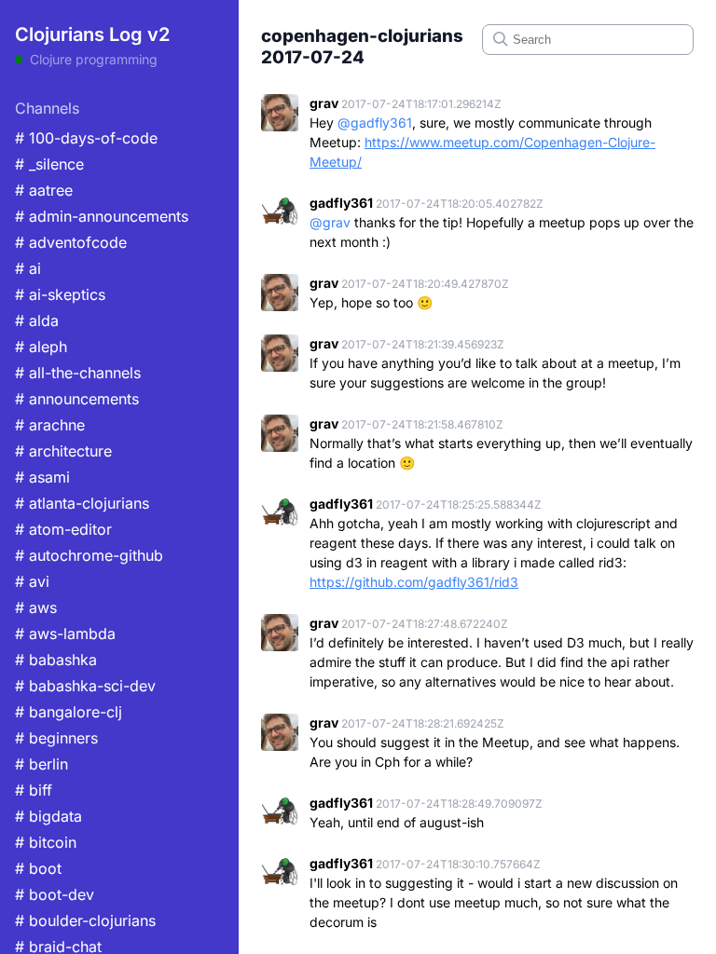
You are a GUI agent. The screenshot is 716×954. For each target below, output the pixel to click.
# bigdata (48, 816)
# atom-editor (63, 529)
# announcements (77, 398)
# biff (33, 790)
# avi (32, 581)
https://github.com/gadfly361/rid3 (414, 582)
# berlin (41, 764)
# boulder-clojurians (85, 920)
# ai (28, 268)
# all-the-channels (78, 372)
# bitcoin (45, 842)
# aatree (44, 190)
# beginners (56, 738)
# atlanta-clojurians (82, 503)
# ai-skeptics (60, 294)
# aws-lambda (65, 633)
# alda (37, 320)
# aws (36, 607)
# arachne (50, 425)
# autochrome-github (89, 555)
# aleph (41, 346)
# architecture (63, 451)
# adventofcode (71, 242)
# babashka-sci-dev (85, 685)
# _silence (49, 164)
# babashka (56, 659)
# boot (38, 868)
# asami (42, 477)
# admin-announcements (101, 216)
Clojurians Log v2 (92, 34)
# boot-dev (54, 894)
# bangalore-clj (68, 711)
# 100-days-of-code (86, 138)
